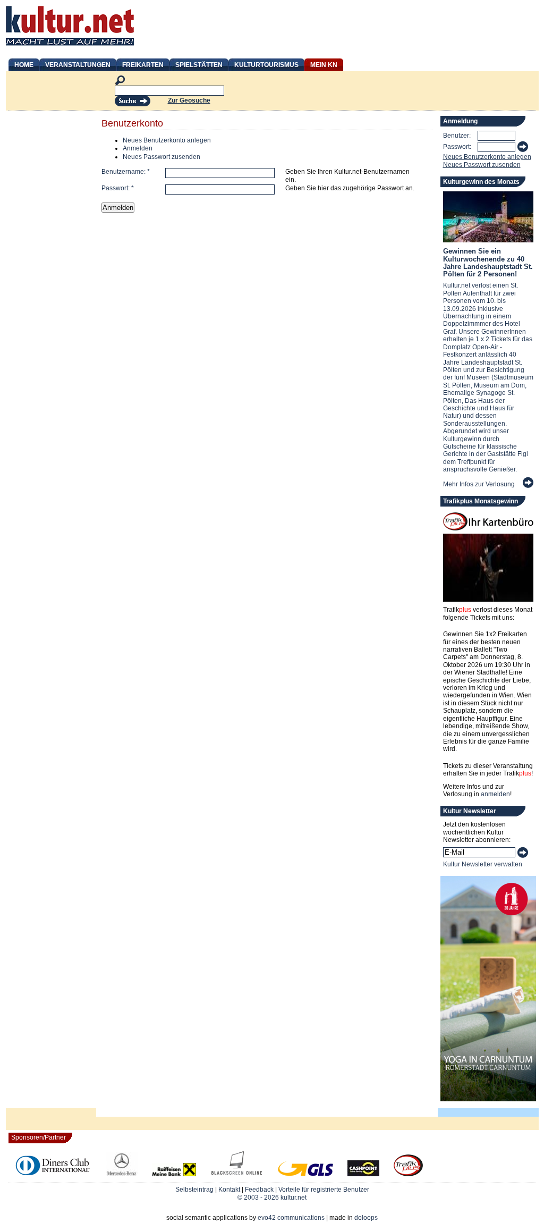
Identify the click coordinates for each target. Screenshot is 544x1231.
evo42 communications (291, 1217)
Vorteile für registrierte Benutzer (323, 1189)
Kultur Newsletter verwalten (482, 864)
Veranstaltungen (77, 65)
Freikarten (143, 65)
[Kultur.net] (70, 46)
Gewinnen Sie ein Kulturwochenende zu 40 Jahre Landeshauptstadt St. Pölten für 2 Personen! (488, 262)
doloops (366, 1217)
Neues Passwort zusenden (161, 157)
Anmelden (137, 148)
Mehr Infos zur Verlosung (479, 484)
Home (23, 65)
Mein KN (323, 65)
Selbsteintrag (194, 1189)
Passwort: (117, 188)
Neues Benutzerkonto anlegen (167, 140)
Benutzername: (125, 171)
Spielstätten (199, 65)
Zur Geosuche (189, 100)
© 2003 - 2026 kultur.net (272, 1197)
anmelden (495, 794)
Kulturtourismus (266, 65)
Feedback (259, 1189)
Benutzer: (457, 135)
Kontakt (229, 1189)
